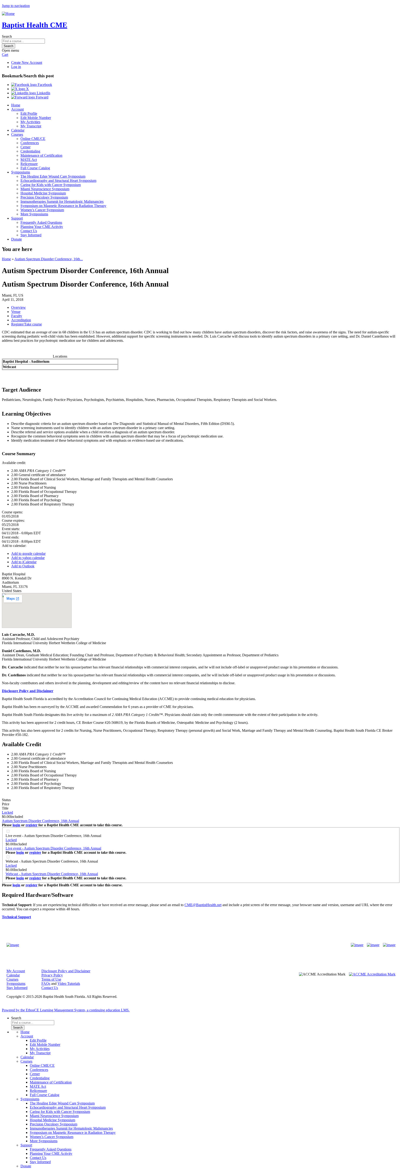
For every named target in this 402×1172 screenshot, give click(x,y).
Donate (16, 239)
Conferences (29, 143)
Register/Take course (26, 324)
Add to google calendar (28, 554)
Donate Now (186, 945)
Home (15, 105)
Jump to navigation (16, 6)
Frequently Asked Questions (41, 222)
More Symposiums (34, 214)
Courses (17, 134)
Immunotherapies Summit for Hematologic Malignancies (62, 201)
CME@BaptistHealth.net (202, 905)
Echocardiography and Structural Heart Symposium (58, 181)
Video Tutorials (68, 984)
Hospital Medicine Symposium (43, 193)
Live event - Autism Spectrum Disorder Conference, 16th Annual (53, 836)
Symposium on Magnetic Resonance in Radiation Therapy (63, 206)
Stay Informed (30, 235)
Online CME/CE (32, 139)
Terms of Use (51, 979)
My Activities (30, 122)
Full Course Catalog (35, 168)
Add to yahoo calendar (28, 558)
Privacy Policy (52, 975)
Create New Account (26, 62)
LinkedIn (43, 93)
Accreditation (21, 320)
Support (17, 218)
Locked (7, 812)
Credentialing (30, 151)
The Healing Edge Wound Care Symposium (52, 176)
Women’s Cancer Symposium (42, 210)
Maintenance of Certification (41, 155)
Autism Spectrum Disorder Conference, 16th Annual (40, 821)
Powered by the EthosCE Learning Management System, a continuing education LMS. (66, 1010)
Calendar (17, 130)
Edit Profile (28, 113)
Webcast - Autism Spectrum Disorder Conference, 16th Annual (52, 861)
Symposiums (20, 172)
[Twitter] (373, 945)
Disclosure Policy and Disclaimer (65, 971)
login (16, 825)
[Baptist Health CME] (13, 945)
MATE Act (28, 160)
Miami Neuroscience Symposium (44, 189)
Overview (18, 307)
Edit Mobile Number (35, 118)
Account (17, 109)
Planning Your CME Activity (41, 227)
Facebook (44, 85)
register (31, 825)
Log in (16, 67)
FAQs (45, 984)
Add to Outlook (22, 566)
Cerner (25, 147)
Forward (41, 97)
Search (7, 36)
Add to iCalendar (24, 562)
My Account (16, 971)
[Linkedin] (389, 945)
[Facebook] (357, 945)
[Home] (8, 14)
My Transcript (30, 126)
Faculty (16, 316)
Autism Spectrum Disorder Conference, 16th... (48, 259)
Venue (15, 312)
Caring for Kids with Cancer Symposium (50, 185)
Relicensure (29, 164)
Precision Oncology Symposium (44, 197)
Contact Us (28, 231)
